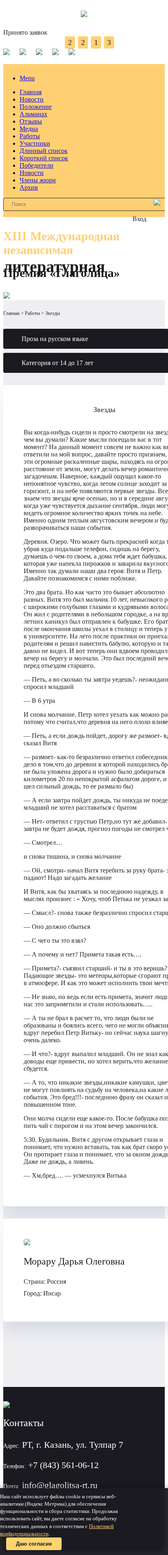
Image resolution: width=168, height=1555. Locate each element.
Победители (36, 165)
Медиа (29, 128)
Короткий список (44, 158)
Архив (29, 187)
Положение (36, 106)
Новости (32, 99)
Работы (30, 136)
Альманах (33, 114)
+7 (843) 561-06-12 (63, 1465)
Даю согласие (34, 1544)
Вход (139, 218)
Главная (31, 92)
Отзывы (31, 121)
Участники (35, 143)
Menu (27, 78)
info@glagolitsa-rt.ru (59, 1485)
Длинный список (44, 150)
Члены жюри (38, 180)
